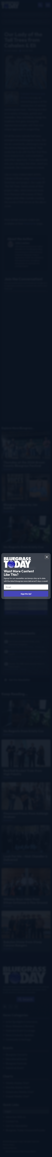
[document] (26, 578)
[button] (46, 557)
